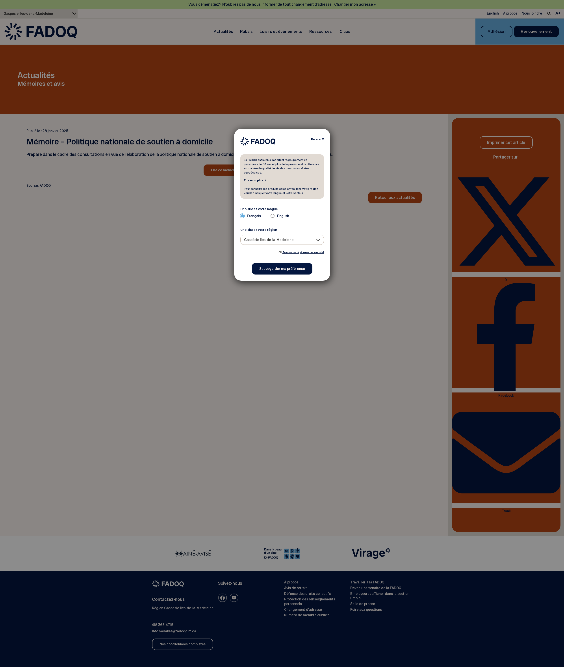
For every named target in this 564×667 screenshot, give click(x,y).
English (283, 216)
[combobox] (282, 240)
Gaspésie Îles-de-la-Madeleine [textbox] (268, 239)
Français (254, 216)
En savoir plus (253, 180)
